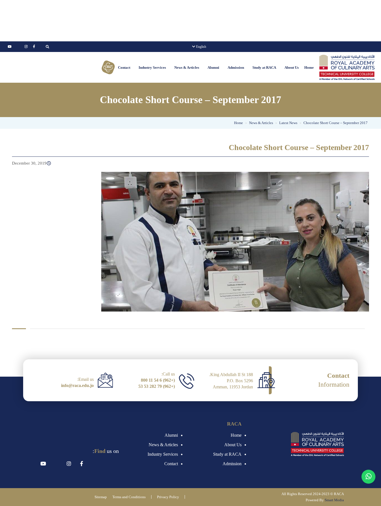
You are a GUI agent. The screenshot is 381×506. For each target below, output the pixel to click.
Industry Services (152, 67)
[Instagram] (26, 46)
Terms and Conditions (129, 497)
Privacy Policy (168, 497)
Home (309, 67)
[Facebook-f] (34, 46)
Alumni (213, 67)
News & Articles (186, 67)
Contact (124, 67)
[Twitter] (18, 46)
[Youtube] (9, 46)
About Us (291, 67)
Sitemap (101, 497)
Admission (236, 67)
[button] (290, 67)
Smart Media (334, 500)
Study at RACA (264, 67)
